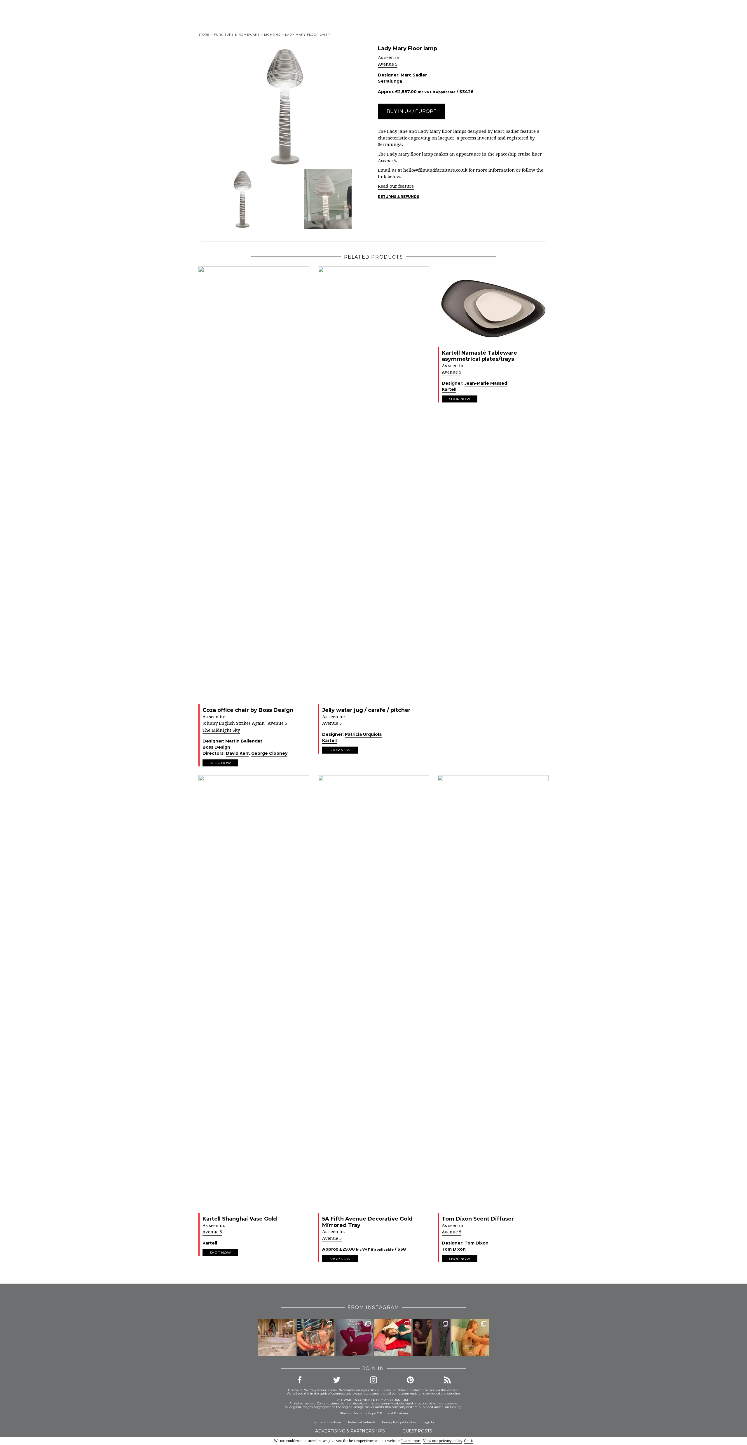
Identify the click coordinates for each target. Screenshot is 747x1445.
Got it (468, 1441)
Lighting (272, 34)
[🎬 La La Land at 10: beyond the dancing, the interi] (392, 1337)
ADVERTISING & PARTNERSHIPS (350, 1431)
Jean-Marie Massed (486, 383)
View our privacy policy (442, 1441)
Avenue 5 (387, 64)
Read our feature (396, 186)
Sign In (428, 1422)
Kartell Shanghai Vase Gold (240, 1219)
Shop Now (220, 763)
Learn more (411, 1441)
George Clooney (269, 753)
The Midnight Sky (221, 730)
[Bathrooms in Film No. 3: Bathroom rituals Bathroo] (470, 1337)
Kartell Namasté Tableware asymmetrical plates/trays (479, 356)
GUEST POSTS (417, 1431)
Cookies (410, 1422)
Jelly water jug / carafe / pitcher (366, 710)
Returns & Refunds (398, 196)
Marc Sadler (414, 75)
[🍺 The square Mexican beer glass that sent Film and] (315, 1337)
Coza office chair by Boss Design (248, 710)
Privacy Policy (392, 1422)
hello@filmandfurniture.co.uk (435, 170)
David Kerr (237, 753)
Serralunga (390, 81)
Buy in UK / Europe (412, 111)
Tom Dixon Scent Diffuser (478, 1219)
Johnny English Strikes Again (234, 723)
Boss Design (216, 747)
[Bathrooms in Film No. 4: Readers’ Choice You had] (277, 1337)
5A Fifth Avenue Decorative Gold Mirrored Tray (367, 1222)
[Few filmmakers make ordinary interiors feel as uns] (431, 1337)
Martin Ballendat (243, 741)
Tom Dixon (476, 1243)
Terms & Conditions (327, 1422)
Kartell (329, 740)
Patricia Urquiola (363, 734)
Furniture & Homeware (237, 34)
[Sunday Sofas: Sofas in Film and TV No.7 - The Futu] (354, 1337)
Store (204, 34)
